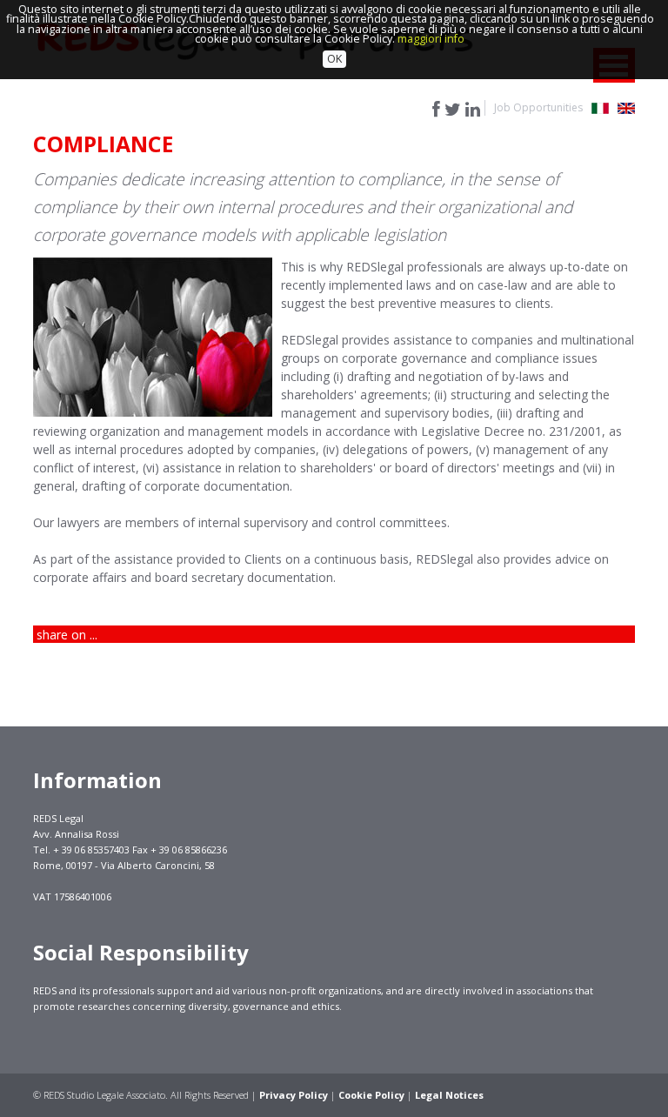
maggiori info (430, 38)
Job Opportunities (538, 107)
